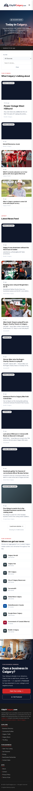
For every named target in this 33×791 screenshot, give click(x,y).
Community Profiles (8, 731)
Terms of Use (6, 777)
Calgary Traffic (6, 734)
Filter (5, 54)
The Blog (5, 740)
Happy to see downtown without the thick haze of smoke (16, 248)
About (4, 768)
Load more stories (15, 526)
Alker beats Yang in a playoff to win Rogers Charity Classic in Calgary (15, 323)
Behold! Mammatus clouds (11, 144)
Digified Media (6, 787)
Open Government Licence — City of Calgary (13, 720)
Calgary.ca (4, 718)
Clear (17, 67)
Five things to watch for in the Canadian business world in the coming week (14, 510)
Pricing (4, 754)
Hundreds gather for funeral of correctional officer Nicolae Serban (16, 472)
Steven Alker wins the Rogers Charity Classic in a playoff (13, 360)
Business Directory (7, 728)
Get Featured (17, 697)
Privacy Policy (6, 774)
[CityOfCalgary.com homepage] (14, 5)
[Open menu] (29, 5)
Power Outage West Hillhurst (14, 107)
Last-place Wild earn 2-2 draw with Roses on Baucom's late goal (15, 435)
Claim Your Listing (15, 691)
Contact (4, 771)
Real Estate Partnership (9, 757)
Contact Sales (6, 760)
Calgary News (6, 737)
